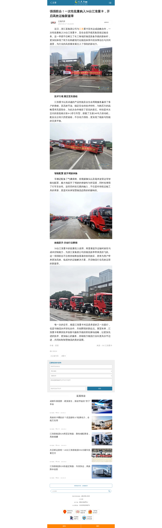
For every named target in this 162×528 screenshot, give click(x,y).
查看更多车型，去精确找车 (81, 485)
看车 (97, 526)
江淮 (81, 29)
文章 (54, 3)
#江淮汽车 (55, 356)
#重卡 (63, 356)
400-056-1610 (85, 496)
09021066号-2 (83, 502)
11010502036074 (84, 505)
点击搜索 (54, 491)
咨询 (64, 526)
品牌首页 (106, 22)
